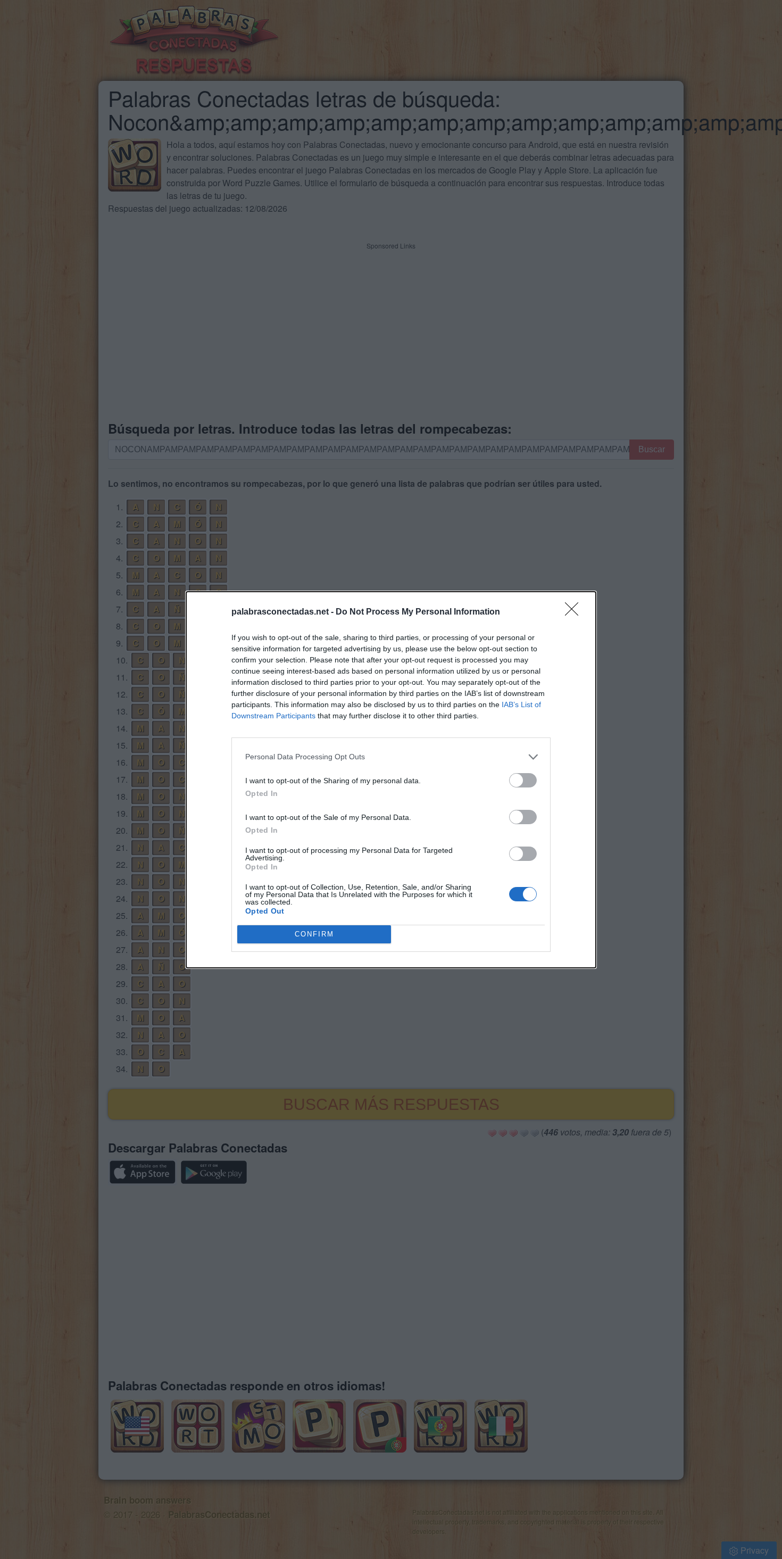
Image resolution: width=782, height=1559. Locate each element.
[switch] (523, 780)
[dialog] (391, 780)
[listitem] (391, 756)
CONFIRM (314, 934)
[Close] (575, 612)
